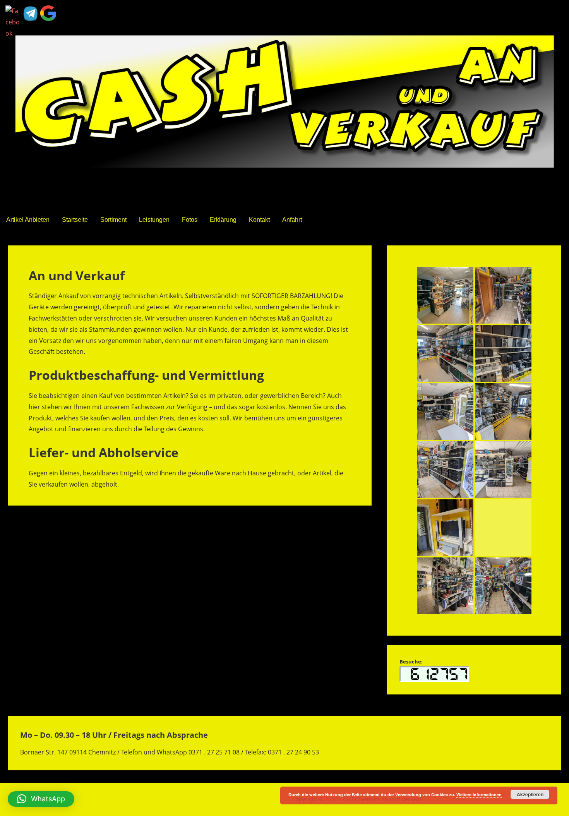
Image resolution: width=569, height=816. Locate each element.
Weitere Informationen (479, 794)
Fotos (189, 219)
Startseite (75, 219)
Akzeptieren (530, 794)
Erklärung (223, 219)
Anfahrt (292, 219)
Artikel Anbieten (28, 219)
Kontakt (259, 219)
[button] (41, 799)
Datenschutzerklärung (36, 799)
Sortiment (113, 219)
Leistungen (154, 219)
